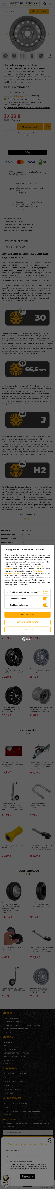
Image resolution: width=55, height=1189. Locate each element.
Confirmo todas (27, 614)
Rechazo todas (27, 629)
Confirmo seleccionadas (27, 622)
